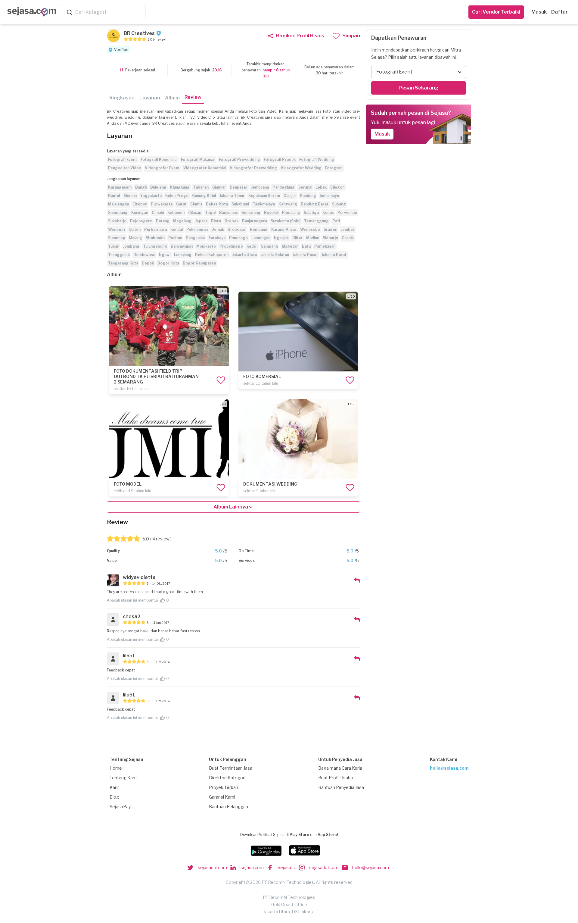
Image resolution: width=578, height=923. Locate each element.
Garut (181, 204)
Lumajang (182, 254)
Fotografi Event (122, 159)
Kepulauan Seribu (264, 195)
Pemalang (291, 212)
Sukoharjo (117, 221)
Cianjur (290, 195)
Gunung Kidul (204, 195)
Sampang (269, 246)
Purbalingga (155, 229)
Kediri (252, 246)
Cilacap (194, 212)
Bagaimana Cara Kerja (340, 768)
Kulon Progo (176, 195)
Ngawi (164, 254)
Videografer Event (162, 168)
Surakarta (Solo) (285, 221)
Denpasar (238, 187)
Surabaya (216, 238)
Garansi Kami (222, 796)
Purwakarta (161, 204)
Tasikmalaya (264, 204)
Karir (114, 787)
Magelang (182, 221)
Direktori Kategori (227, 777)
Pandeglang (283, 187)
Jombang (131, 246)
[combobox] (109, 12)
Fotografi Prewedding (239, 159)
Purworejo (347, 212)
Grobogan (237, 229)
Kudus (328, 212)
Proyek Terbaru (224, 787)
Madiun (312, 238)
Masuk (539, 12)
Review (193, 97)
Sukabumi (240, 204)
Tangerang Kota (123, 263)
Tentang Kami (124, 777)
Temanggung (316, 221)
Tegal (210, 212)
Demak (217, 229)
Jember (348, 229)
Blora (216, 221)
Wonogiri (116, 229)
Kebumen (176, 212)
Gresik (348, 238)
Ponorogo (238, 238)
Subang (339, 204)
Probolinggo (231, 246)
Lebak (321, 187)
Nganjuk (281, 238)
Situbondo (155, 238)
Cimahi (158, 212)
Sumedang (118, 212)
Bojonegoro (141, 221)
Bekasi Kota (217, 204)
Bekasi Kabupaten (211, 254)
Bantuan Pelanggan (228, 806)
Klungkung (180, 187)
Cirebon (139, 204)
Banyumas (228, 212)
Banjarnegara (254, 221)
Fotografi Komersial (159, 159)
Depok (148, 263)
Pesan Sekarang (418, 88)
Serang (305, 187)
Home (116, 768)
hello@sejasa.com (449, 768)
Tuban (113, 246)
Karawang (287, 204)
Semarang (250, 212)
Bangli (141, 187)
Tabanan (201, 187)
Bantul (114, 195)
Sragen (330, 229)
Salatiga (311, 212)
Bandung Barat (314, 204)
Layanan (149, 98)
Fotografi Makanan (198, 159)
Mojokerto (206, 246)
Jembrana (260, 187)
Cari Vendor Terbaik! (496, 12)
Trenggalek (119, 254)
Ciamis (196, 204)
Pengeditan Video (124, 168)
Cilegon (337, 187)
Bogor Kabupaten (199, 263)
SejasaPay (120, 806)
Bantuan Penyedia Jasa (341, 787)
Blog (114, 796)
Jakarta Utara (244, 254)
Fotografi (334, 168)
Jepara (201, 221)
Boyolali (271, 212)
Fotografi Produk (280, 159)
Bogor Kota (168, 263)
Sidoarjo (330, 238)
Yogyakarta (151, 195)
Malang (135, 238)
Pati (336, 221)
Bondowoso (144, 254)
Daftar (559, 12)
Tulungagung (155, 246)
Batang (162, 221)
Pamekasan (324, 246)
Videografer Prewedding (253, 168)
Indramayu (329, 195)
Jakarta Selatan (275, 254)
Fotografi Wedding (316, 159)
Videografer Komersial (204, 168)
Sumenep (116, 238)
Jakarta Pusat (305, 254)
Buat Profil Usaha (335, 777)
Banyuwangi (182, 246)
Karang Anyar (284, 229)
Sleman (130, 195)
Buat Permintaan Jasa (230, 768)
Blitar (297, 238)
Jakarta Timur (232, 195)
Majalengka (118, 204)
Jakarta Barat (334, 254)
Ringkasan (122, 98)
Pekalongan (197, 229)
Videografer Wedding (301, 168)
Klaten (135, 229)
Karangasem (120, 187)
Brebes (231, 221)
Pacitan (175, 238)
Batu (306, 246)
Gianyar (219, 187)
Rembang (259, 229)
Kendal (176, 229)
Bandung (308, 195)
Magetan (290, 246)
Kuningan (139, 212)
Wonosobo (310, 229)
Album (172, 98)
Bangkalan (195, 238)
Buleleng (158, 187)
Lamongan (260, 238)
